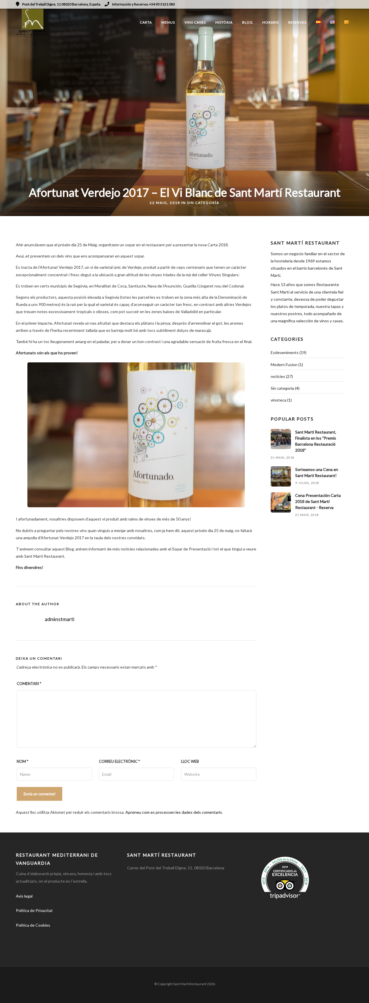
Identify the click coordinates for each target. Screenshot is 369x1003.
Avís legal (24, 896)
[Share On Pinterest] (32, 991)
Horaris (270, 22)
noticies (278, 376)
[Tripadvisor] (351, 4)
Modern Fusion (284, 364)
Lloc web (190, 761)
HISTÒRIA (224, 22)
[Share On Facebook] (14, 991)
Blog (247, 22)
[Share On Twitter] (23, 991)
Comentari (29, 683)
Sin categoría (203, 202)
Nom (22, 761)
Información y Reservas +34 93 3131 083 (143, 4)
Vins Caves (195, 22)
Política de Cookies (33, 925)
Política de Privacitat (34, 910)
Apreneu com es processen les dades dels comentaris (173, 812)
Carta (146, 22)
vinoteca (278, 400)
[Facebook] (22, 941)
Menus (168, 22)
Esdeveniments (285, 352)
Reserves (297, 22)
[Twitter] (34, 941)
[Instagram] (343, 4)
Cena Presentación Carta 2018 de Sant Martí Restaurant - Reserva (318, 501)
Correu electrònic (119, 761)
